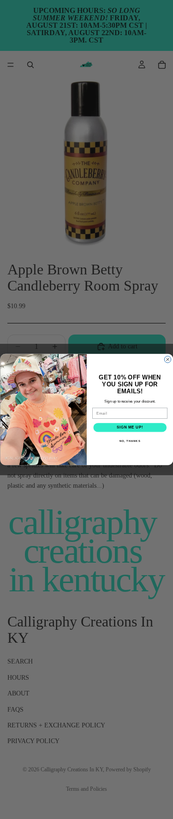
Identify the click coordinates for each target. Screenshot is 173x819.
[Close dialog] (167, 359)
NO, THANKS (129, 440)
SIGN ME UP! (129, 427)
